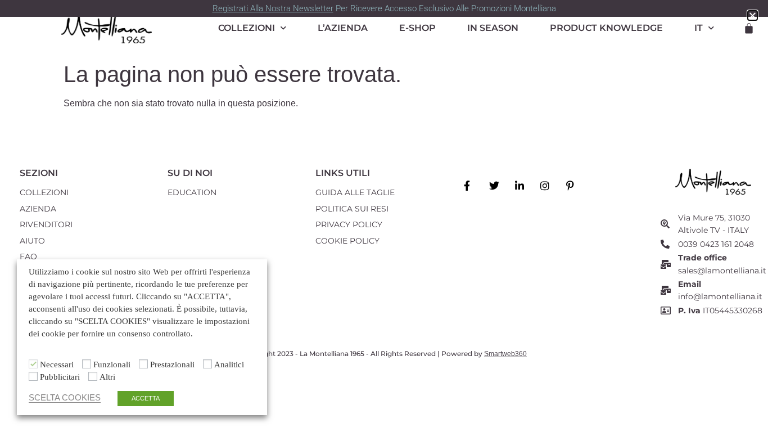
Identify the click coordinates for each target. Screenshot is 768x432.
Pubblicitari (60, 377)
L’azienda (343, 27)
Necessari (57, 365)
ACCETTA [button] (146, 398)
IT (698, 27)
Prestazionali (172, 365)
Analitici (229, 365)
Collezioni (246, 27)
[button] (752, 15)
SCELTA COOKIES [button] (65, 397)
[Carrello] (749, 28)
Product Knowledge (606, 27)
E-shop (417, 27)
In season (492, 27)
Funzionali (111, 365)
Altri (107, 377)
